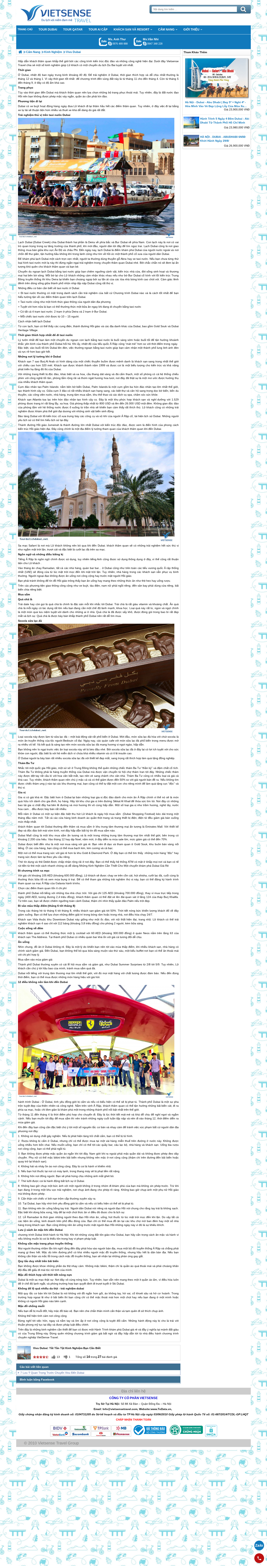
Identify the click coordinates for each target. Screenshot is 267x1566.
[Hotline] (259, 1558)
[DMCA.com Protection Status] (210, 1436)
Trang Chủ (65, 12)
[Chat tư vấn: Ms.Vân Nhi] (145, 44)
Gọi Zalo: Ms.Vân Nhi (138, 41)
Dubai (25, 74)
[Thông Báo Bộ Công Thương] (149, 1436)
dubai (80, 1288)
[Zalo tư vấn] (259, 1545)
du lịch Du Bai (106, 65)
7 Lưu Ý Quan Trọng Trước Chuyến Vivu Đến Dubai (52, 1372)
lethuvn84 (110, 44)
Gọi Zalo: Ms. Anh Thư (103, 41)
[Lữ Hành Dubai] (20, 51)
